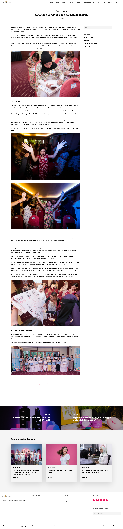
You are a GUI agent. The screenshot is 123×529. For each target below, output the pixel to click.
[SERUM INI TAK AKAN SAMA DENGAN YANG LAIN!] (31, 418)
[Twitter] (104, 500)
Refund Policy (66, 499)
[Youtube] (107, 500)
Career (34, 503)
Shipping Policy (66, 501)
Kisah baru (87, 40)
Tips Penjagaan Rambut (91, 46)
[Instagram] (97, 500)
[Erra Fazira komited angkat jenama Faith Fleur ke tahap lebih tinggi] (96, 463)
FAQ (33, 501)
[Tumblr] (101, 500)
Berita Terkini (62, 11)
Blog (33, 499)
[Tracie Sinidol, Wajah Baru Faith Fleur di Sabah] (61, 463)
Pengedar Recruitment (91, 43)
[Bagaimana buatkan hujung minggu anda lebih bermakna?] (92, 418)
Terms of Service (67, 503)
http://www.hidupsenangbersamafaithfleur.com (39, 384)
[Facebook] (94, 500)
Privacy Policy (66, 505)
